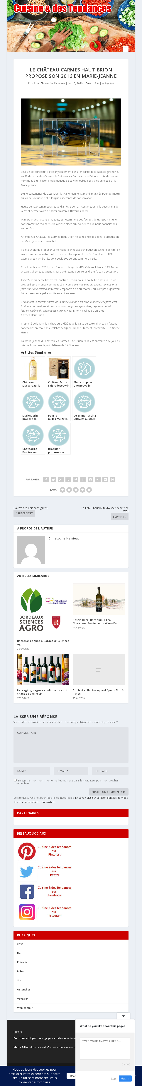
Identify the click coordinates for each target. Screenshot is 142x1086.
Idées (20, 971)
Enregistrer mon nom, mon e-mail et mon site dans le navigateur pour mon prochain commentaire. (66, 782)
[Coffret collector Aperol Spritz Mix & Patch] (99, 669)
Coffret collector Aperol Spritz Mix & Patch (98, 691)
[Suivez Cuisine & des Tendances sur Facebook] (45, 901)
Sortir (21, 980)
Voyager (22, 998)
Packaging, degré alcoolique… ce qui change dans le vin (42, 692)
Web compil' (25, 1008)
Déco (20, 953)
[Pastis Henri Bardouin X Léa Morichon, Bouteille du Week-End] (99, 599)
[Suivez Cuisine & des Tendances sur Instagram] (45, 921)
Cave (89, 83)
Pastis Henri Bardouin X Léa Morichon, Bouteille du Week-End (96, 621)
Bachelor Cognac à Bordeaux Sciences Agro (43, 642)
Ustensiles (23, 989)
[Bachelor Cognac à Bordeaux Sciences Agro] (43, 610)
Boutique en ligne (24, 1038)
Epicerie (22, 962)
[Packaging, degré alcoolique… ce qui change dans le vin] (43, 669)
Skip (113, 1078)
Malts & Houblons (24, 1047)
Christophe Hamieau (52, 83)
